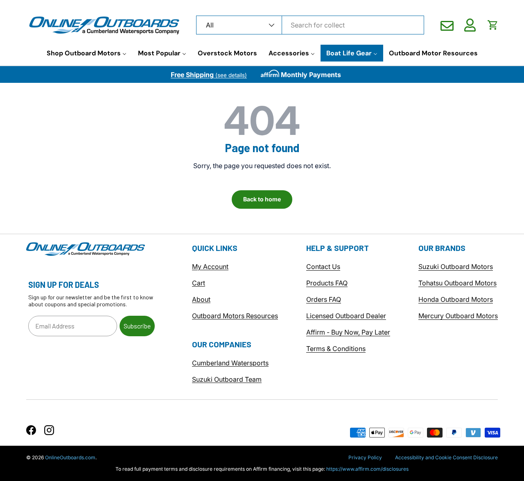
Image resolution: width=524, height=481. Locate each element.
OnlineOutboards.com (70, 457)
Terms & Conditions (336, 348)
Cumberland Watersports (230, 363)
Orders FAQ (323, 299)
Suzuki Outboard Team (227, 379)
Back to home (262, 199)
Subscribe (137, 326)
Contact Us (323, 266)
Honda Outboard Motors (455, 299)
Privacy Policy (365, 457)
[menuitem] (86, 53)
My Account (210, 266)
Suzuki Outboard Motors (455, 266)
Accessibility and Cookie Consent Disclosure (446, 457)
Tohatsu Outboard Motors (457, 283)
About (201, 299)
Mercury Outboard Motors (458, 316)
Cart (198, 283)
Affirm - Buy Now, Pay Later (348, 332)
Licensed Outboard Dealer (346, 316)
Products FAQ (327, 283)
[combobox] (310, 25)
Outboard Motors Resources (235, 316)
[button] (493, 25)
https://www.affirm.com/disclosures (367, 469)
